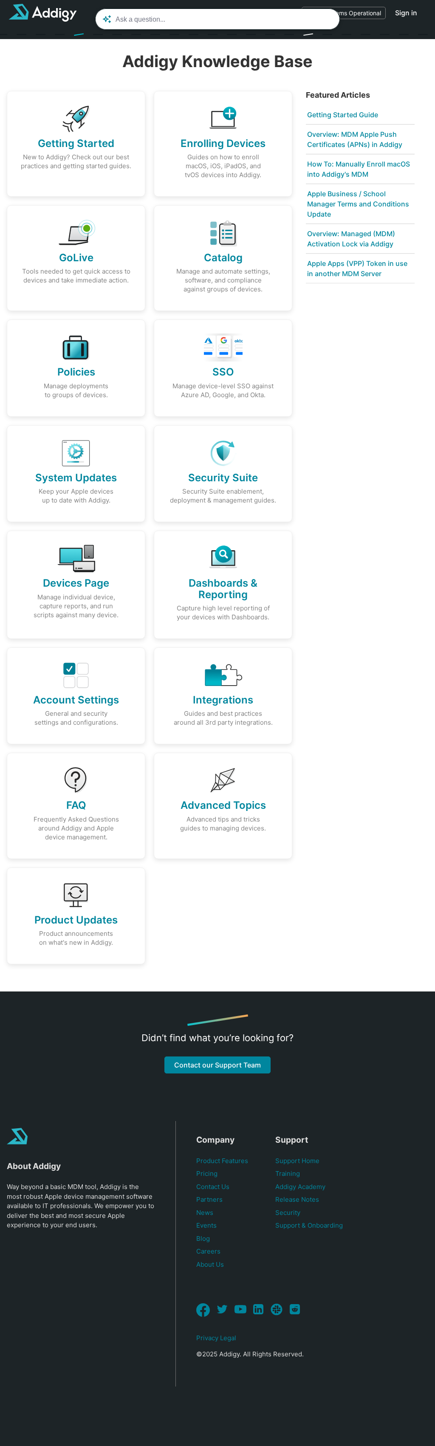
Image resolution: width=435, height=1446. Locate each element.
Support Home (297, 1161)
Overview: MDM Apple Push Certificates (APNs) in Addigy (354, 139)
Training (287, 1173)
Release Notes (297, 1199)
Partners (209, 1199)
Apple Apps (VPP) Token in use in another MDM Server (357, 268)
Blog (203, 1238)
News (204, 1213)
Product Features (222, 1161)
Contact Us (212, 1187)
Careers (208, 1251)
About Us (210, 1264)
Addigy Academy (300, 1187)
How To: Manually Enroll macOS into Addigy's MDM (358, 169)
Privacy (207, 1338)
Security (287, 1213)
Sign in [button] (406, 12)
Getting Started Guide (342, 114)
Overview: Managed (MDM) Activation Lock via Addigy (351, 238)
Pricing (207, 1173)
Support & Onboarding (309, 1225)
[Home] (42, 13)
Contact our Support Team (217, 1065)
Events (206, 1225)
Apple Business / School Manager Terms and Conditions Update (358, 203)
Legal (228, 1338)
